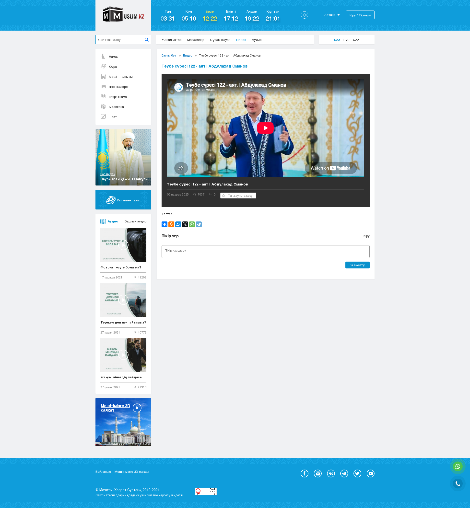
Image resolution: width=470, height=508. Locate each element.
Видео (241, 40)
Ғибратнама (118, 97)
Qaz (356, 39)
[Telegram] (199, 224)
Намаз (113, 56)
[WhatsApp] (192, 224)
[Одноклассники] (171, 224)
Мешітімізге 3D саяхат (132, 471)
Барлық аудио (135, 221)
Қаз (337, 39)
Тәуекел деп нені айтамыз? (123, 322)
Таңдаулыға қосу (240, 195)
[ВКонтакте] (164, 224)
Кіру (367, 236)
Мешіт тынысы (121, 77)
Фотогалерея (119, 87)
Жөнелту (357, 265)
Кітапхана (116, 107)
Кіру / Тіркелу (360, 15)
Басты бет (169, 55)
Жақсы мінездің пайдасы (121, 377)
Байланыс (103, 471)
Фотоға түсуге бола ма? (120, 267)
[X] (185, 224)
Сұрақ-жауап (220, 40)
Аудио (256, 40)
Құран (113, 67)
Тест (113, 117)
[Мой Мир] (178, 224)
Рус (346, 39)
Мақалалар (195, 40)
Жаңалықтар (171, 40)
